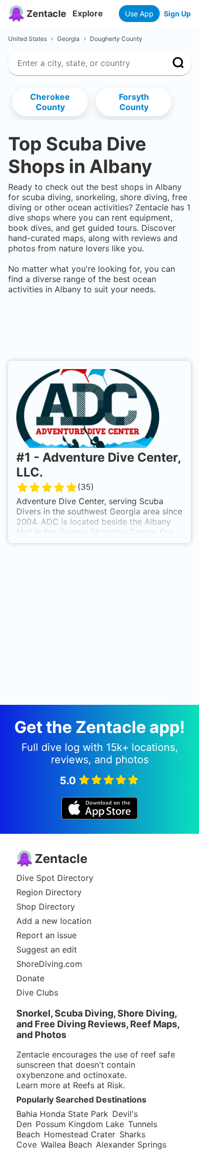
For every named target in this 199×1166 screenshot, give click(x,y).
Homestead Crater (79, 1134)
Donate (30, 978)
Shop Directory (45, 906)
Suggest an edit (46, 949)
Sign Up (177, 13)
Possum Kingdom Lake (80, 1124)
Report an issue (46, 935)
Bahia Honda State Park (62, 1114)
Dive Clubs (37, 992)
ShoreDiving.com (49, 964)
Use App (139, 13)
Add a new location (53, 921)
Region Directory (49, 892)
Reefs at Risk (98, 1085)
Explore (87, 13)
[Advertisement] (99, 326)
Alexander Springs (131, 1144)
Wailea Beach (66, 1144)
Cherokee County (50, 102)
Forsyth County (134, 102)
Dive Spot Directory (54, 878)
